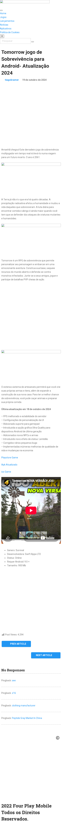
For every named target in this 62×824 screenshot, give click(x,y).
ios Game (6, 471)
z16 (14, 693)
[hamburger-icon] (1, 10)
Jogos (3, 17)
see (14, 680)
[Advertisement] (31, 117)
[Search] (32, 41)
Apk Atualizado (9, 464)
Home (3, 13)
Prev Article (18, 644)
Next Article (44, 655)
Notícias (4, 24)
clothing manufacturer (23, 705)
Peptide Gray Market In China (27, 718)
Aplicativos (5, 28)
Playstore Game (9, 457)
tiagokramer (12, 80)
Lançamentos (7, 21)
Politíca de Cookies (10, 32)
